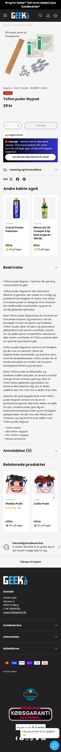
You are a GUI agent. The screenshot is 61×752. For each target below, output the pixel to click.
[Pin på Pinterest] (24, 179)
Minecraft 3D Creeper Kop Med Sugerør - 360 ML (43, 233)
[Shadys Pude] (16, 484)
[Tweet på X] (11, 179)
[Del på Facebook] (17, 179)
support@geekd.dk (14, 612)
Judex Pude (41, 503)
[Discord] (43, 739)
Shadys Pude (13, 503)
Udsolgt (41, 125)
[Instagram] (27, 739)
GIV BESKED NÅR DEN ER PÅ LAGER (30, 157)
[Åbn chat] (54, 745)
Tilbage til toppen (30, 561)
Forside (7, 25)
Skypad (7, 88)
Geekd (14, 671)
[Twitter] (37, 739)
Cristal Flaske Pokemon (14, 229)
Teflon (44, 88)
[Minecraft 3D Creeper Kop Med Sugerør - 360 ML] (45, 208)
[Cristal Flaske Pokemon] (16, 208)
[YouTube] (21, 739)
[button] (55, 15)
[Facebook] (16, 739)
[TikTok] (32, 739)
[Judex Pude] (45, 484)
